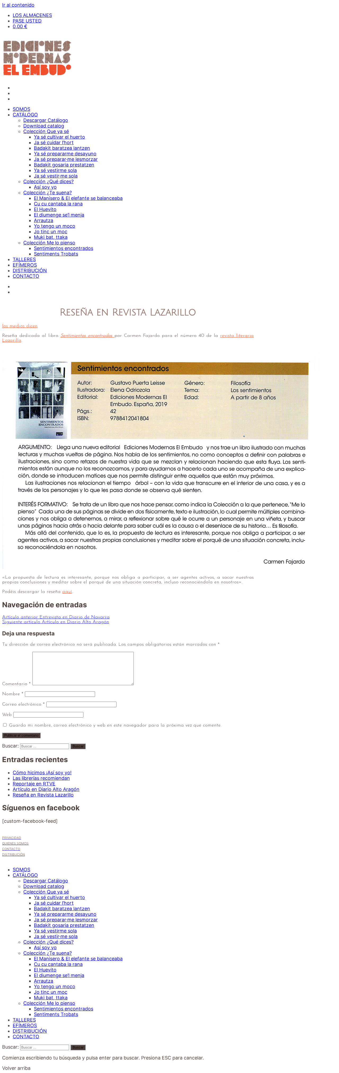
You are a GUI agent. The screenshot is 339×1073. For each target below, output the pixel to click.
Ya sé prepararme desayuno (65, 153)
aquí (67, 592)
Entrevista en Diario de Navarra (56, 617)
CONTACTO (26, 276)
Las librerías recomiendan (41, 778)
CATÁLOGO (25, 114)
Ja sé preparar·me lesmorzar (66, 159)
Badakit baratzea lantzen (62, 148)
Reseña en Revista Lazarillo (43, 795)
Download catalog (43, 126)
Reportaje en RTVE (34, 783)
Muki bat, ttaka (51, 237)
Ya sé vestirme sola (55, 170)
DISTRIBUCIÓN (30, 270)
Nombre (12, 694)
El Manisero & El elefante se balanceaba (78, 198)
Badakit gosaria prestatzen (64, 165)
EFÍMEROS (25, 265)
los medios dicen (20, 326)
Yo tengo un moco (54, 226)
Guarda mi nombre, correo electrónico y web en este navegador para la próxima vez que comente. (115, 725)
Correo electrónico (23, 704)
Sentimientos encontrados (63, 248)
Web (7, 715)
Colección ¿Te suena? (47, 192)
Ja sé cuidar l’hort (54, 142)
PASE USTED (27, 21)
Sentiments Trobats (56, 254)
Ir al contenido (18, 5)
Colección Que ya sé (46, 131)
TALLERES (24, 259)
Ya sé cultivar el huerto (59, 137)
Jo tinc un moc (50, 231)
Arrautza (43, 220)
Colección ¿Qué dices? (48, 181)
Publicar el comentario (21, 735)
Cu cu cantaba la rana (58, 203)
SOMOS (21, 109)
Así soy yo (45, 187)
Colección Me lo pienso (49, 242)
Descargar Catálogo (45, 120)
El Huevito (45, 209)
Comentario (16, 684)
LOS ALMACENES (32, 15)
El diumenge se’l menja (59, 215)
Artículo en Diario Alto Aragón (55, 622)
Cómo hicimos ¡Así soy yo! (42, 772)
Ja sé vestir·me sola (56, 176)
